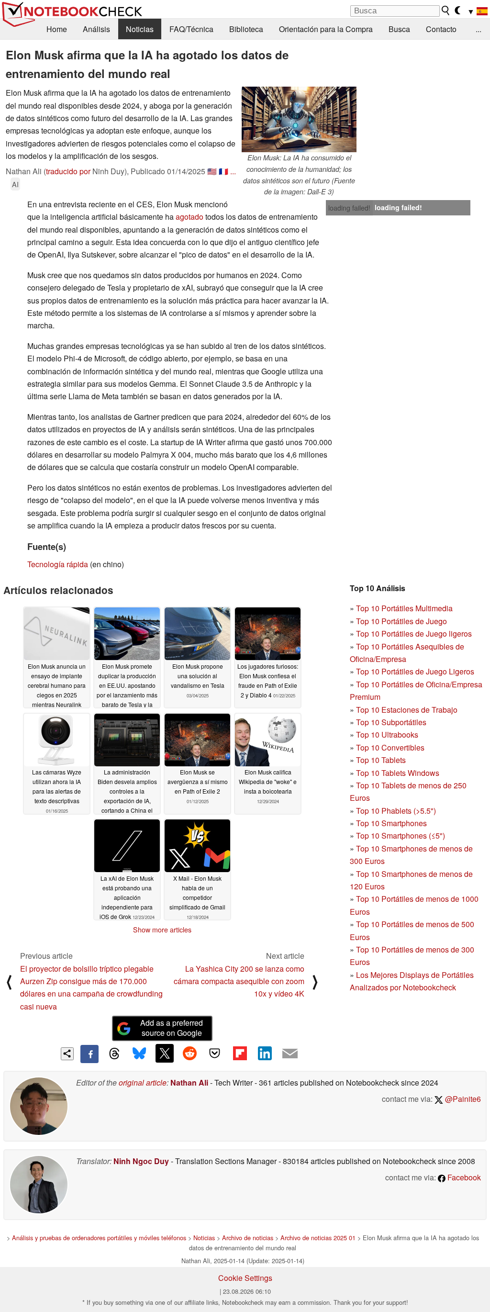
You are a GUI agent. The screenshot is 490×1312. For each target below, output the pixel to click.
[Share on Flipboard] (240, 1053)
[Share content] (67, 1053)
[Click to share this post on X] (165, 1053)
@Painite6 (462, 1098)
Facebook (463, 1177)
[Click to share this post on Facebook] (89, 1054)
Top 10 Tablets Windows (397, 772)
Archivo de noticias (247, 1237)
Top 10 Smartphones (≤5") (400, 835)
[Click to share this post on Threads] (114, 1054)
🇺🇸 (212, 171)
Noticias (140, 28)
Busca (399, 28)
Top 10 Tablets (381, 759)
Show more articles (162, 929)
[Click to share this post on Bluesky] (139, 1054)
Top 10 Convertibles (390, 747)
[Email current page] (290, 1054)
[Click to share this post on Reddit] (189, 1053)
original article (143, 1082)
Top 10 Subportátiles (391, 722)
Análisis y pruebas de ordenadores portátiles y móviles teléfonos (99, 1237)
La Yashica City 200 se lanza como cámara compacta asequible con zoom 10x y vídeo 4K (239, 981)
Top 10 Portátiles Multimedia (404, 608)
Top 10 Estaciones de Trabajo (406, 709)
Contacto (441, 28)
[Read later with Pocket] (215, 1053)
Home (56, 28)
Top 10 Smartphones (391, 823)
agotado (189, 216)
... (478, 28)
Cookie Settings (245, 1277)
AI (15, 184)
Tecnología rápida (57, 564)
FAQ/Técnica (191, 28)
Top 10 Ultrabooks (387, 734)
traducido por (68, 171)
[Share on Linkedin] (265, 1053)
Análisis (96, 28)
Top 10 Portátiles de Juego (401, 621)
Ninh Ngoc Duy (141, 1160)
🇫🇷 (223, 171)
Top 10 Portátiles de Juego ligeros (414, 633)
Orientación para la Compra (326, 28)
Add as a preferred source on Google (171, 1027)
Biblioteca (246, 28)
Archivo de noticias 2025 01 (318, 1237)
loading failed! (349, 208)
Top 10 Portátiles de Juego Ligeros (415, 671)
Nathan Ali (189, 1082)
